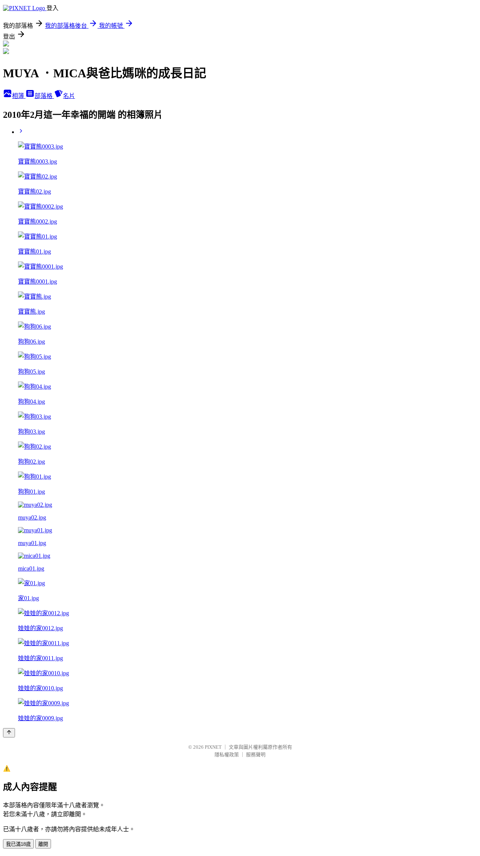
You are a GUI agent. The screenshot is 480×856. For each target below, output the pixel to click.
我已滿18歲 (18, 844)
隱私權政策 (226, 754)
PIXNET (213, 747)
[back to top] (9, 732)
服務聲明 (256, 754)
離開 (43, 844)
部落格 (44, 96)
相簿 (19, 96)
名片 (69, 96)
